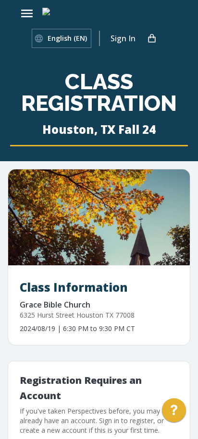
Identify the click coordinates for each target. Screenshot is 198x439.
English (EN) (67, 38)
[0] (151, 38)
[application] (174, 412)
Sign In (123, 38)
